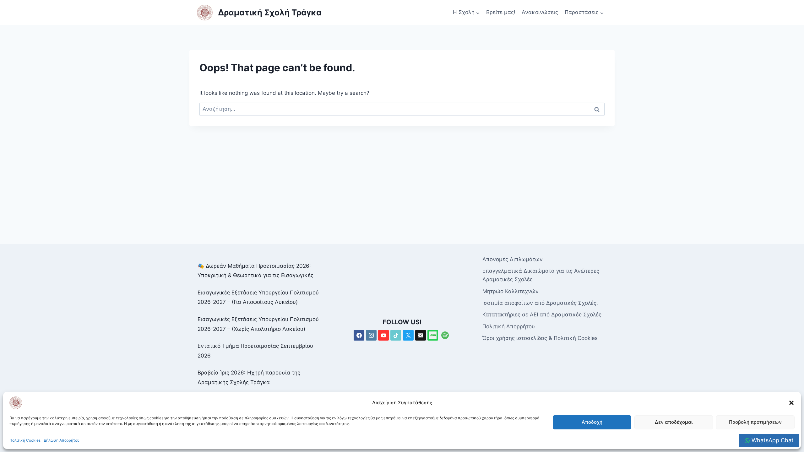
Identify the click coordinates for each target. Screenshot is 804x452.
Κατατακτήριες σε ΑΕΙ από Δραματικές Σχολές (541, 314)
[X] (408, 335)
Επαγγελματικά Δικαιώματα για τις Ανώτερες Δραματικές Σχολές (540, 275)
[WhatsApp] (432, 335)
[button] (791, 403)
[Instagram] (371, 335)
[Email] (420, 335)
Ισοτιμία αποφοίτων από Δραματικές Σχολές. (540, 303)
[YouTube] (383, 335)
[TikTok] (395, 335)
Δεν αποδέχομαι (674, 422)
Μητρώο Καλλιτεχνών (510, 291)
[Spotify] (445, 335)
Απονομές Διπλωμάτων (512, 259)
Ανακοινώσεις (540, 12)
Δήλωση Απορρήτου (61, 440)
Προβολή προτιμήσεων (755, 422)
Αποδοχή (592, 422)
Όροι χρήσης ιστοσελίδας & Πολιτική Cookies (540, 338)
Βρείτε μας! (500, 12)
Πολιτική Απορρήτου (508, 326)
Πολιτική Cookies (25, 440)
